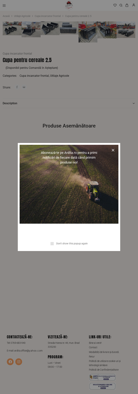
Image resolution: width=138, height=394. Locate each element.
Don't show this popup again (72, 243)
